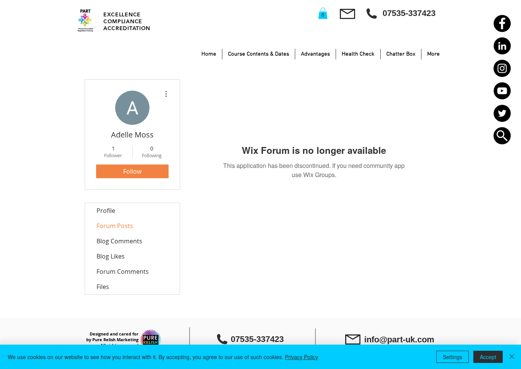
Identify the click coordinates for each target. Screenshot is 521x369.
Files (102, 287)
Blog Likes (110, 256)
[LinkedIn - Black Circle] (502, 45)
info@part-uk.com (399, 339)
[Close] (511, 357)
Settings (452, 357)
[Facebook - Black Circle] (502, 23)
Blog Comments (119, 241)
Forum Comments (122, 271)
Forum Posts (114, 226)
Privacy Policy (301, 357)
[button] (502, 135)
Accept (488, 357)
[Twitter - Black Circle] (502, 113)
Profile (105, 210)
